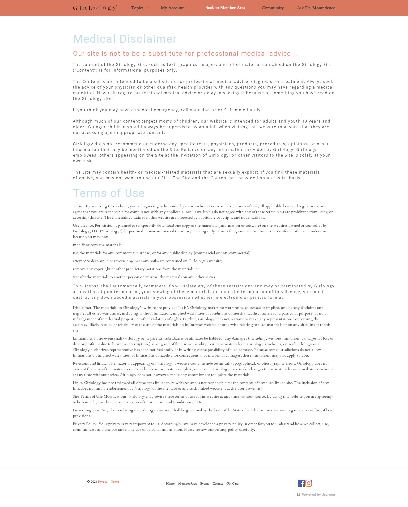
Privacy (102, 482)
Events (204, 483)
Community (273, 8)
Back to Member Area (225, 8)
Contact (217, 483)
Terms (115, 482)
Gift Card (232, 483)
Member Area (187, 483)
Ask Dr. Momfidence (316, 8)
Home (170, 483)
